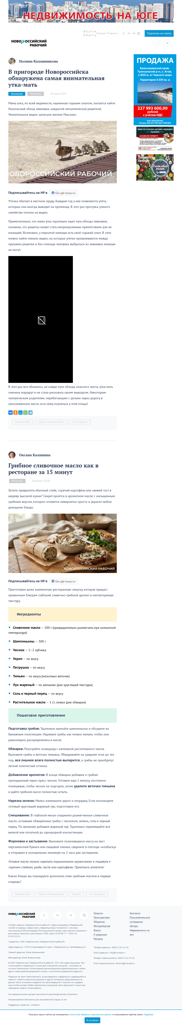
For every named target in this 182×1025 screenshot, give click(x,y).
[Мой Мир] (20, 412)
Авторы (134, 926)
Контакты (135, 913)
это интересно (79, 421)
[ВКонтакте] (10, 412)
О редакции (100, 934)
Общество (35, 93)
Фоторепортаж (102, 926)
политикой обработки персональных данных (90, 1014)
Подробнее (148, 1014)
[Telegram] (30, 412)
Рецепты (76, 894)
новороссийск (22, 421)
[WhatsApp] (25, 412)
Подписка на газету (159, 33)
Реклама (98, 938)
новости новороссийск (51, 421)
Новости (98, 913)
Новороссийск (23, 894)
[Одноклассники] (15, 412)
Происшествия (102, 917)
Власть (97, 930)
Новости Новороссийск (51, 894)
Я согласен (92, 1020)
